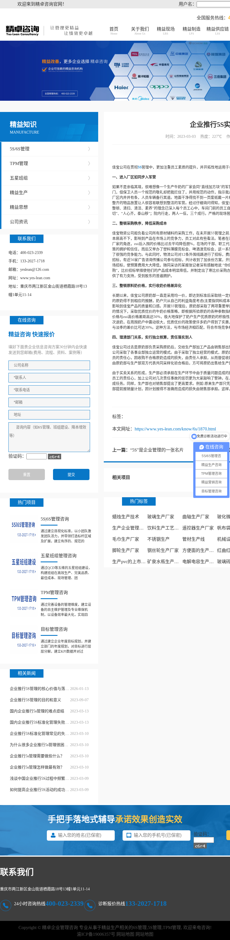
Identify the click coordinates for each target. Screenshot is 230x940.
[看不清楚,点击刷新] (54, 456)
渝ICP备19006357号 (96, 934)
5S (140, 167)
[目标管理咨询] (24, 639)
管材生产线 (193, 539)
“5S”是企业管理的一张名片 (157, 450)
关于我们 (140, 31)
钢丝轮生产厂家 (163, 550)
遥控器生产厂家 (198, 528)
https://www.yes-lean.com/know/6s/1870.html (175, 429)
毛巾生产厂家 (125, 539)
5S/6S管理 (51, 148)
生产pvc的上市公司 (131, 561)
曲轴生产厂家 (195, 516)
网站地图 (125, 934)
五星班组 (51, 178)
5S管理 (155, 927)
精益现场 (166, 31)
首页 (113, 31)
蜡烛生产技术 (125, 516)
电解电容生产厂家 (200, 561)
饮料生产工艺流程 (165, 528)
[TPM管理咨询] (24, 603)
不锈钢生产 (158, 539)
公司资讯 (51, 221)
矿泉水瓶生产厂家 (165, 561)
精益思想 (51, 207)
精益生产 (51, 192)
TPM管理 (51, 163)
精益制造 (192, 31)
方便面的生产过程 (200, 550)
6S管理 (140, 927)
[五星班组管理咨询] (24, 566)
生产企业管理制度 (130, 528)
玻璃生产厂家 (160, 516)
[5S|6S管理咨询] (24, 529)
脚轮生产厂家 (125, 550)
